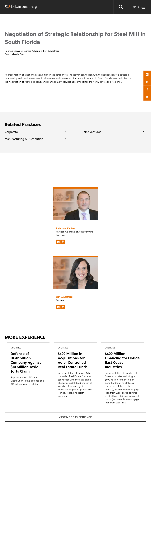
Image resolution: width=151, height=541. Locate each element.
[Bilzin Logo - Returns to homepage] (21, 7)
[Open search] (120, 7)
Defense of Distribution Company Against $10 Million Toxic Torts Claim (26, 362)
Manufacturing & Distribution (24, 139)
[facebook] (147, 89)
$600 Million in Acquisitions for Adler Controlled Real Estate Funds (73, 360)
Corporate (11, 132)
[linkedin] (147, 74)
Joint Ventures (91, 132)
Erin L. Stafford (51, 50)
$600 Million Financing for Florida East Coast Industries (122, 360)
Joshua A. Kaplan (33, 50)
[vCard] (63, 242)
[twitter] (147, 82)
